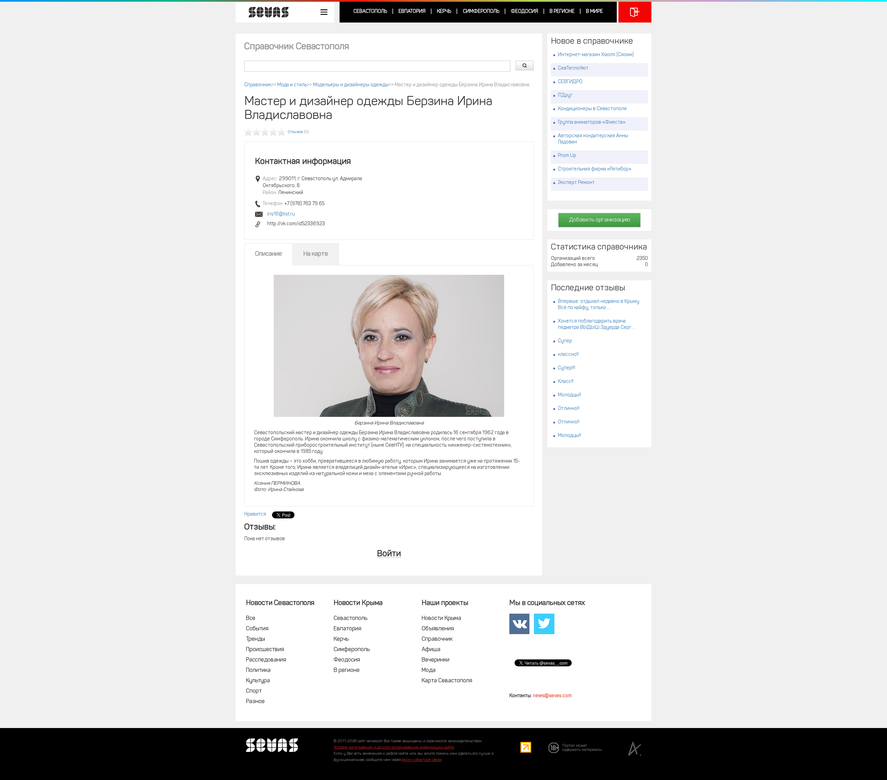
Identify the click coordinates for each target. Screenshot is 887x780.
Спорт (254, 691)
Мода (429, 670)
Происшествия (265, 649)
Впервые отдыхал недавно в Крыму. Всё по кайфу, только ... (599, 304)
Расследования (266, 660)
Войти (389, 554)
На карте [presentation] (315, 254)
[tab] (268, 254)
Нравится (255, 514)
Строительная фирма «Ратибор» (594, 169)
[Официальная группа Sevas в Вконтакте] (519, 624)
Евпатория (411, 11)
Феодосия (524, 11)
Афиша (431, 649)
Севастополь (370, 11)
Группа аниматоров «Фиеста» (591, 122)
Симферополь (481, 11)
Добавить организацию (599, 220)
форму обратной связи (422, 760)
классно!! (568, 354)
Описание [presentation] (268, 254)
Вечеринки (435, 660)
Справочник (257, 85)
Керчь (444, 11)
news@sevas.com (552, 696)
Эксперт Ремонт (576, 182)
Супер (565, 341)
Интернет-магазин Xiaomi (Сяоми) (596, 55)
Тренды (255, 639)
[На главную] (265, 12)
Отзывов (295, 132)
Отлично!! (568, 408)
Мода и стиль (292, 85)
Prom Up (567, 155)
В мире (594, 11)
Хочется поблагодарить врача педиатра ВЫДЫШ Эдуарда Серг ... (596, 324)
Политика (258, 670)
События (257, 629)
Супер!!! (566, 368)
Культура (258, 681)
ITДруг (565, 95)
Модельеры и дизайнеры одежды (351, 85)
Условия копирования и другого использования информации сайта (394, 748)
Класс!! (565, 381)
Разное (255, 701)
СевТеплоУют (573, 68)
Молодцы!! (569, 395)
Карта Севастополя (447, 681)
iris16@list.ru (281, 214)
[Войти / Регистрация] (634, 12)
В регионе (562, 11)
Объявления (438, 629)
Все (250, 618)
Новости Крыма (441, 618)
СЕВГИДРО (570, 82)
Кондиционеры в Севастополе (592, 109)
